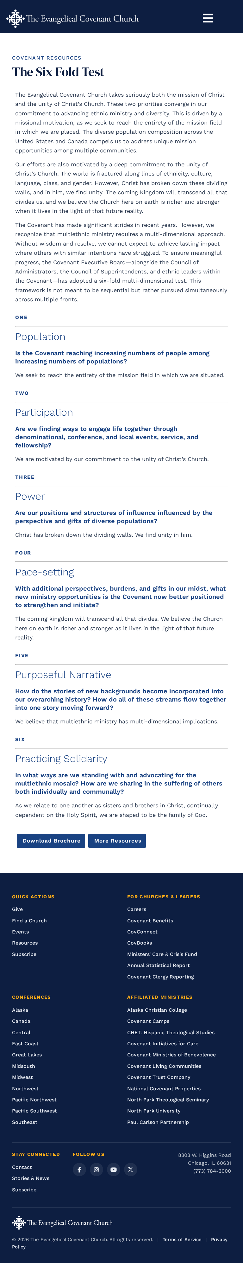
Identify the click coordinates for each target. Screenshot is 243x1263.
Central (21, 1032)
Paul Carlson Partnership (158, 1122)
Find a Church (29, 921)
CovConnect (142, 932)
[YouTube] (113, 1169)
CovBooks (139, 943)
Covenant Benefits (150, 921)
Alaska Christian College (157, 1010)
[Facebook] (79, 1169)
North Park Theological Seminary (168, 1100)
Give (17, 909)
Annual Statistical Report (158, 965)
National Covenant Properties (164, 1089)
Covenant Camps (148, 1021)
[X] (130, 1169)
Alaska (20, 1010)
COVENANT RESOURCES (46, 58)
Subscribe (24, 954)
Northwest (25, 1089)
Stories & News (30, 1178)
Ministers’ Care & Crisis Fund (162, 954)
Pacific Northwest (34, 1100)
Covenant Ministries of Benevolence (171, 1055)
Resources (25, 943)
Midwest (22, 1077)
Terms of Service (182, 1239)
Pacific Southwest (34, 1111)
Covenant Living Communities (164, 1066)
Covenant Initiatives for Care (162, 1044)
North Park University (153, 1111)
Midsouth (23, 1066)
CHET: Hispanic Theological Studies (171, 1032)
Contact (22, 1167)
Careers (136, 909)
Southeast (24, 1122)
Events (20, 932)
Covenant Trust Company (158, 1077)
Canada (21, 1021)
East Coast (25, 1044)
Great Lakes (27, 1055)
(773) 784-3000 (212, 1171)
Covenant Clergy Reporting (160, 977)
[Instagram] (96, 1169)
